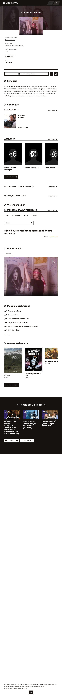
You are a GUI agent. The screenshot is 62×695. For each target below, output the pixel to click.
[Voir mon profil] (56, 3)
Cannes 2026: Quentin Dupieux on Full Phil (30, 424)
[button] (53, 262)
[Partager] (51, 74)
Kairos (7, 375)
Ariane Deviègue (32, 168)
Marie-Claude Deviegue (10, 169)
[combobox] (19, 223)
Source (46, 236)
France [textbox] (8, 223)
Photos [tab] (8, 254)
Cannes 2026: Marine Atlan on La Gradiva (49, 424)
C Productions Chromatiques (14, 45)
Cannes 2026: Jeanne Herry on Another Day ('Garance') (11, 425)
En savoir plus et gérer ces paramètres (15, 688)
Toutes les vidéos (27, 440)
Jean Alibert (50, 168)
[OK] (31, 692)
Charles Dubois (10, 40)
